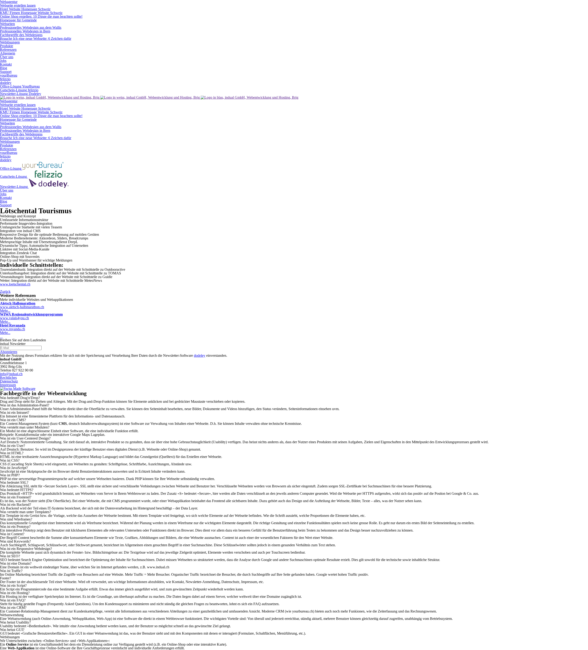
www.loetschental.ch (15, 284)
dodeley (199, 355)
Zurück (5, 291)
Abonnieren (8, 352)
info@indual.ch (11, 374)
